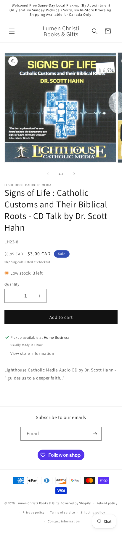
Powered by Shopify (75, 503)
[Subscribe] (94, 434)
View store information (32, 353)
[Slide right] (74, 173)
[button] (11, 31)
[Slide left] (47, 173)
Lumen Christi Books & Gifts (38, 503)
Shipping (10, 262)
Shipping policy (93, 512)
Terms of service (62, 512)
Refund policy (107, 503)
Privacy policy (33, 512)
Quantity (11, 284)
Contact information (64, 521)
